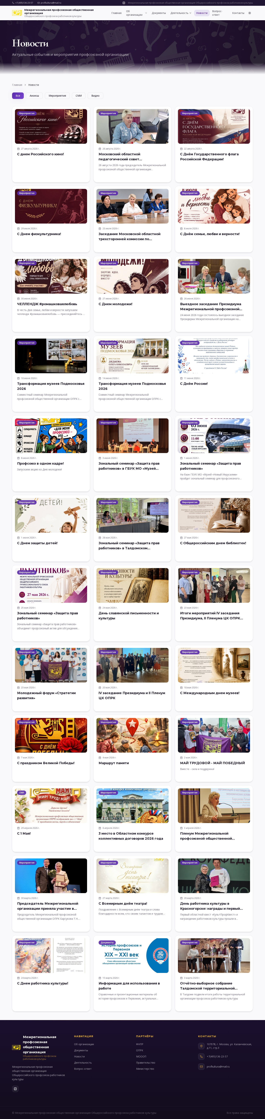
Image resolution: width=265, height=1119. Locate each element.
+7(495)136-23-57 (24, 2)
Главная (116, 13)
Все (18, 95)
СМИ (79, 95)
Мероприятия (57, 95)
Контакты (238, 13)
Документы (159, 13)
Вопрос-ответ (217, 12)
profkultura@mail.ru (51, 2)
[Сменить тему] (249, 13)
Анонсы (34, 95)
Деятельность (179, 13)
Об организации (134, 12)
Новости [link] (33, 84)
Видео (95, 95)
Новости (201, 13)
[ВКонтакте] (15, 1089)
